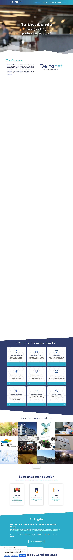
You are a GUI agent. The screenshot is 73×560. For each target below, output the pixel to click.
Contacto (64, 2)
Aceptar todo (22, 555)
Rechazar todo (15, 555)
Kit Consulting (58, 2)
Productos (45, 2)
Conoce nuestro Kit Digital (36, 541)
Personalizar (7, 555)
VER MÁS (35, 467)
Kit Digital (52, 2)
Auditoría (17, 495)
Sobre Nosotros (37, 2)
